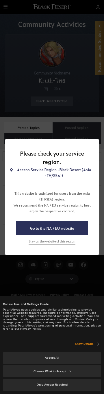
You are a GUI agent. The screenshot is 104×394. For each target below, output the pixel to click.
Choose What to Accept (50, 371)
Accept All (52, 357)
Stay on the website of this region (52, 241)
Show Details (84, 343)
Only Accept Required (52, 384)
